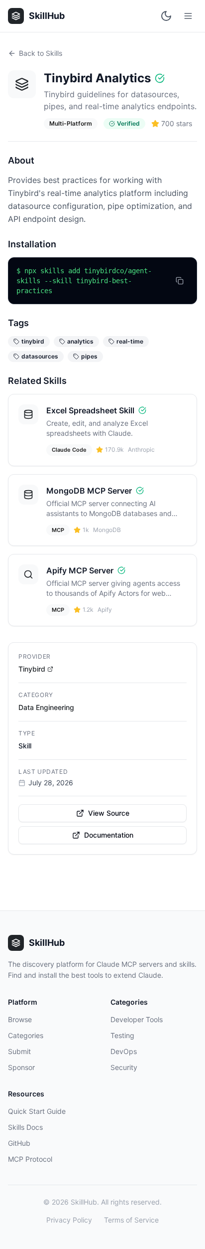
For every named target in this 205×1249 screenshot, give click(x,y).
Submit (19, 1051)
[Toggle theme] (166, 16)
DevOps (123, 1051)
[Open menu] (188, 16)
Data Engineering (46, 707)
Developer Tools (136, 1019)
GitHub (19, 1143)
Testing (122, 1035)
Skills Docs (25, 1127)
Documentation (108, 835)
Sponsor (21, 1067)
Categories (25, 1035)
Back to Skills (40, 53)
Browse (20, 1019)
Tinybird (31, 669)
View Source (108, 813)
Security (123, 1067)
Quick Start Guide (37, 1111)
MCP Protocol (30, 1159)
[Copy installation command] (180, 281)
